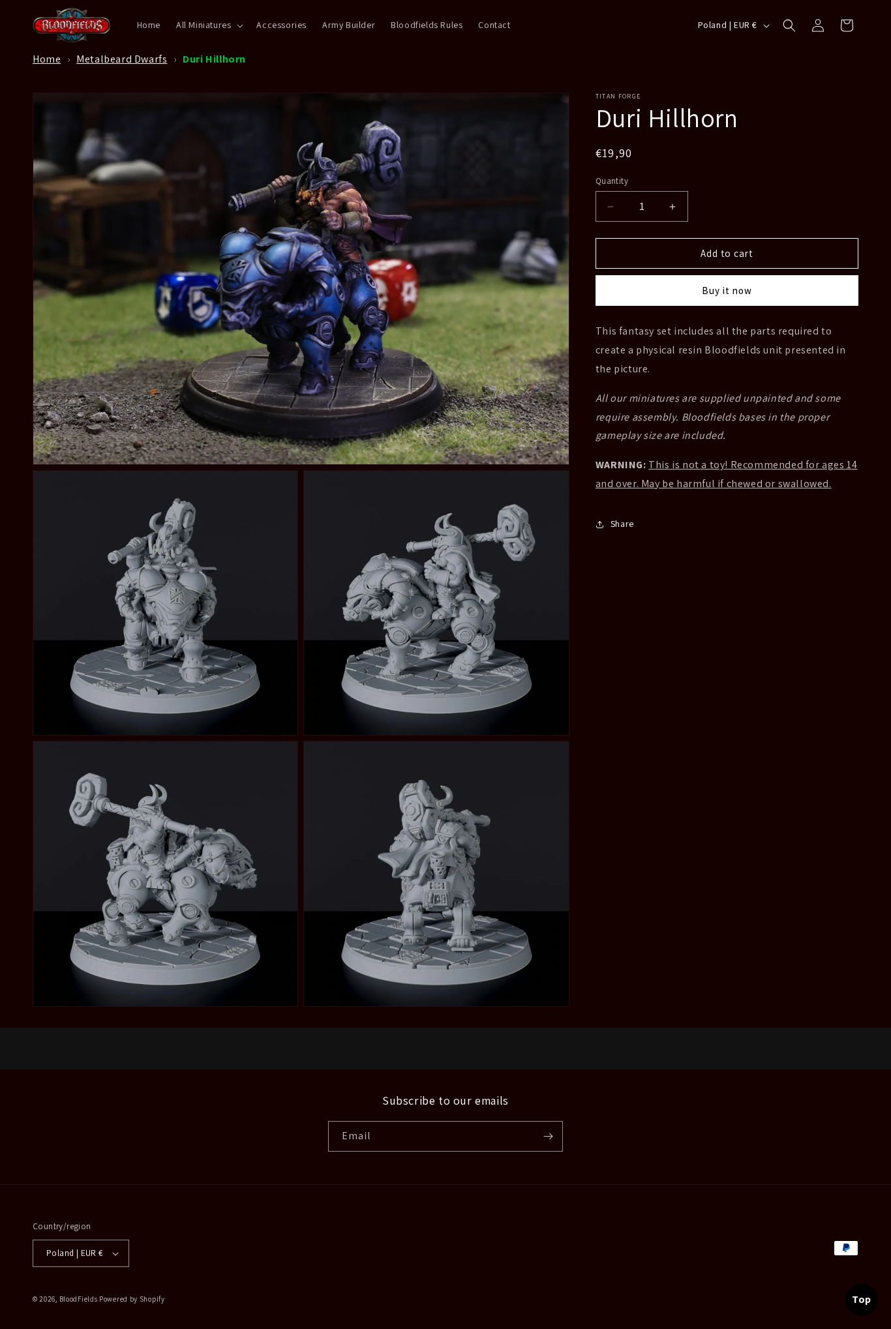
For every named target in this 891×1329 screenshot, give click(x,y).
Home (47, 59)
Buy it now (727, 290)
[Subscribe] (548, 1136)
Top (861, 1299)
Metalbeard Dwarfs (121, 59)
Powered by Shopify (132, 1299)
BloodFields (78, 1299)
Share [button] (622, 524)
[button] (208, 24)
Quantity (612, 181)
